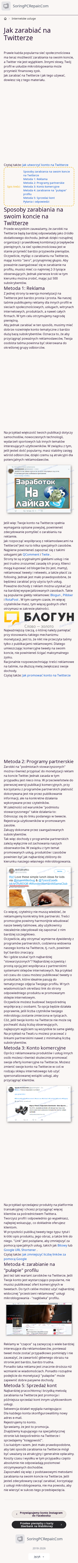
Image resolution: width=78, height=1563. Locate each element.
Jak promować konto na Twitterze (46, 675)
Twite (45, 554)
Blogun (55, 595)
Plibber (68, 595)
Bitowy (62, 1245)
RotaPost (11, 599)
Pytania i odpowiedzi (36, 201)
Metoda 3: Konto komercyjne (41, 186)
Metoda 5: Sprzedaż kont (39, 198)
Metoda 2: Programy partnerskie (43, 183)
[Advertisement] (39, 122)
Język (37, 1556)
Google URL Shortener (20, 1250)
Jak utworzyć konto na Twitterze (45, 165)
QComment (31, 554)
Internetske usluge (24, 18)
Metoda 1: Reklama (35, 179)
